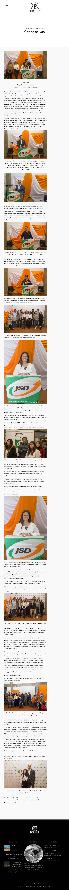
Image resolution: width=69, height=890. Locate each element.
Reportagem (25, 82)
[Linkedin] (34, 883)
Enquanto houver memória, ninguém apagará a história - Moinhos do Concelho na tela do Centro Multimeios (14, 866)
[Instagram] (39, 883)
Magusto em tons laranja (25, 85)
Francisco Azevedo (32, 87)
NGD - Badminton (15, 846)
